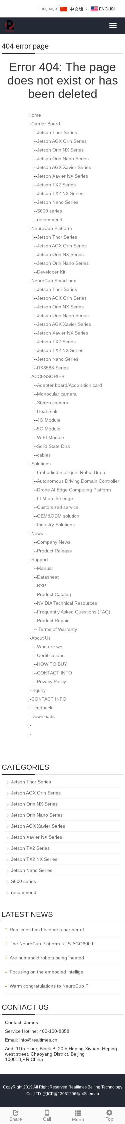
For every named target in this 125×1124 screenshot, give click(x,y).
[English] (104, 8)
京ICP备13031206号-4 (63, 1093)
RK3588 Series (53, 367)
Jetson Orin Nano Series (63, 158)
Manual (45, 568)
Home (34, 115)
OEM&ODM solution (58, 516)
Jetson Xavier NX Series (62, 176)
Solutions (41, 463)
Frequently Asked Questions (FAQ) (73, 611)
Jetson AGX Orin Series (62, 141)
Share (15, 1119)
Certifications (50, 655)
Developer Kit (51, 272)
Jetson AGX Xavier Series (64, 167)
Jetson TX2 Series (56, 184)
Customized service (57, 507)
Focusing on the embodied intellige (46, 971)
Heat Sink (47, 411)
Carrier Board (45, 123)
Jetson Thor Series (57, 132)
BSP (41, 585)
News (37, 533)
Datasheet (48, 577)
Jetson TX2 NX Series (60, 193)
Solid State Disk (53, 446)
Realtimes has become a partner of (47, 929)
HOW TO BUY (52, 664)
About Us (41, 638)
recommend (49, 219)
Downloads (43, 716)
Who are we (49, 646)
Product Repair (53, 620)
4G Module (48, 420)
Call (47, 1119)
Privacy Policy (51, 681)
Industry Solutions (56, 524)
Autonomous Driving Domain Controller (78, 481)
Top (109, 1119)
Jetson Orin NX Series (60, 150)
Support (39, 559)
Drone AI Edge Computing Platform (74, 489)
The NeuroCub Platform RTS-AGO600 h (52, 943)
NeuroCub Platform (51, 228)
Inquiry (38, 690)
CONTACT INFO (54, 672)
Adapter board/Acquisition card (69, 385)
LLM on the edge (55, 498)
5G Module (48, 428)
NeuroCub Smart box (53, 280)
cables (44, 455)
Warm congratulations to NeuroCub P (49, 986)
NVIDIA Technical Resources (67, 603)
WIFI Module (50, 437)
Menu (78, 1119)
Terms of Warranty (57, 629)
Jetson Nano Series (57, 202)
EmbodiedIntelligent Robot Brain (71, 472)
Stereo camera (52, 402)
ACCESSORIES (47, 376)
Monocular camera (57, 394)
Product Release (54, 550)
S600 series (49, 211)
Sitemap (91, 1093)
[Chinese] (72, 8)
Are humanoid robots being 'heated (47, 957)
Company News (53, 542)
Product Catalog (54, 594)
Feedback (41, 707)
